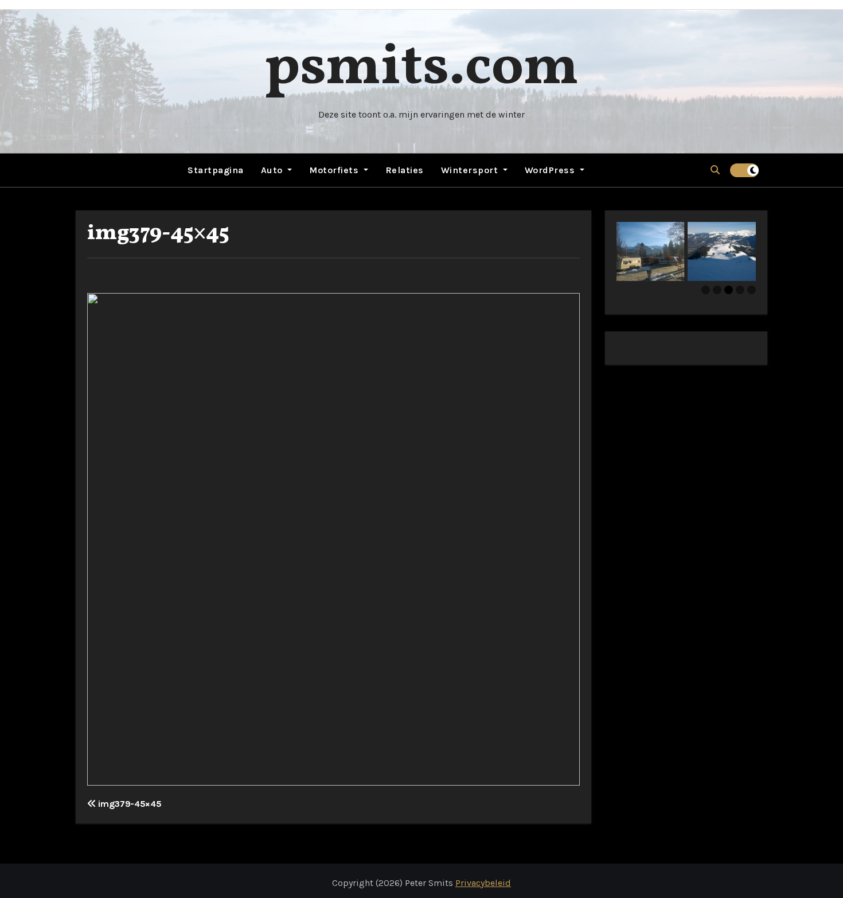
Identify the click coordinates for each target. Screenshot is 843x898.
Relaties (404, 170)
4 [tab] (740, 290)
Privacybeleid (483, 882)
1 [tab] (705, 290)
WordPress (551, 170)
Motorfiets (335, 170)
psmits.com (421, 68)
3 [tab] (728, 290)
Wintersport (471, 170)
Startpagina (216, 170)
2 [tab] (717, 290)
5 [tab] (751, 290)
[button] (715, 170)
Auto (273, 170)
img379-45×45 (158, 233)
